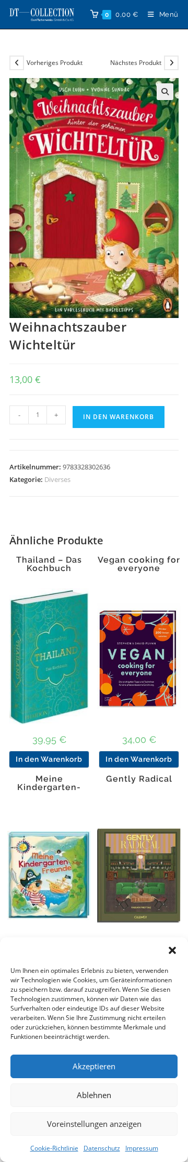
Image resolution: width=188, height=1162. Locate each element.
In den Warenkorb (118, 416)
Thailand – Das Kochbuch (49, 564)
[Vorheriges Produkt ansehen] (16, 63)
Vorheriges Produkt (55, 62)
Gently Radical (139, 779)
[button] (172, 950)
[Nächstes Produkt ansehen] (171, 63)
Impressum (141, 1148)
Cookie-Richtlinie (54, 1148)
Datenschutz (102, 1148)
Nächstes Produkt (135, 62)
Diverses (57, 479)
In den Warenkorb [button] (49, 759)
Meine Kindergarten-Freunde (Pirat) (49, 787)
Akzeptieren (94, 1066)
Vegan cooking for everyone (139, 564)
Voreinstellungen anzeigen (94, 1124)
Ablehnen (94, 1095)
